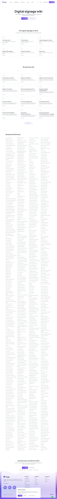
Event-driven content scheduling (22, 258)
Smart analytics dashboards (45, 271)
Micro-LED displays (32, 242)
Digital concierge (8, 438)
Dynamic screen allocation (21, 202)
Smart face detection (44, 276)
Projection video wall (32, 432)
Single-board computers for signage (46, 270)
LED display (30, 165)
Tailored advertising (43, 328)
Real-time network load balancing (45, 142)
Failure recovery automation (21, 279)
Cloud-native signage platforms (10, 326)
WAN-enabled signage (44, 423)
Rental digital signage (44, 165)
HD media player (19, 334)
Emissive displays (19, 240)
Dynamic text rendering (20, 205)
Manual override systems (32, 224)
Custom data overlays (9, 384)
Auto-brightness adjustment (10, 201)
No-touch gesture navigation (33, 322)
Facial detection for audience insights (22, 264)
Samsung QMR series (44, 213)
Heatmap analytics (20, 349)
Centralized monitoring (9, 309)
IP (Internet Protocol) (20, 448)
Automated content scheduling (10, 210)
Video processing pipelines (44, 393)
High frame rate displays (20, 352)
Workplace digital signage (44, 441)
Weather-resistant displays (44, 430)
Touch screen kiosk (43, 340)
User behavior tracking (44, 376)
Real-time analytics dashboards (45, 137)
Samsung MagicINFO (44, 203)
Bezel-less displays (8, 241)
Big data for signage (8, 243)
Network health (31, 305)
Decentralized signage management (11, 417)
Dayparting (7, 414)
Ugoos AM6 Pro (43, 356)
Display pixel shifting (20, 181)
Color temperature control (9, 330)
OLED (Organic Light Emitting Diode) (34, 337)
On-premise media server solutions (34, 344)
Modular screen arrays (32, 254)
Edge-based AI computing (21, 224)
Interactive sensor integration (21, 427)
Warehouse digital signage (44, 424)
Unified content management (45, 364)
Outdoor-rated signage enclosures (34, 358)
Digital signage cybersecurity (21, 142)
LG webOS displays (32, 180)
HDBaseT (18, 335)
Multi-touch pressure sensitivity (33, 280)
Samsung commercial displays (45, 201)
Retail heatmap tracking (44, 179)
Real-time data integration (44, 140)
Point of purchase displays (32, 406)
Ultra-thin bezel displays (44, 361)
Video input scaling (43, 390)
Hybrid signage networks (21, 381)
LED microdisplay (31, 168)
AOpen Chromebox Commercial (10, 174)
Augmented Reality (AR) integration (11, 198)
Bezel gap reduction (8, 240)
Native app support (32, 292)
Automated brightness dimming (10, 209)
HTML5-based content (20, 375)
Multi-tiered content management (34, 278)
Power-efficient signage (32, 413)
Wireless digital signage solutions (45, 438)
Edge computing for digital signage (22, 221)
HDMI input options (20, 342)
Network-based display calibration (34, 308)
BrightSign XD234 (8, 274)
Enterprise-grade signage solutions (22, 251)
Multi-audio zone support (32, 266)
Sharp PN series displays (44, 262)
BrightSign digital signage (9, 265)
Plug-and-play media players (33, 403)
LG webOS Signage (32, 182)
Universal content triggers (44, 367)
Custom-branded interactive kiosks (11, 389)
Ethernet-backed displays (21, 257)
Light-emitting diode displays (33, 186)
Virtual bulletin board (44, 409)
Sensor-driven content (44, 257)
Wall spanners (43, 418)
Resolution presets (43, 170)
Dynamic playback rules (20, 200)
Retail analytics (43, 174)
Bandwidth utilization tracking (10, 229)
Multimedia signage (32, 286)
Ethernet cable (19, 255)
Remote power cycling (44, 161)
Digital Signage (16, 2)
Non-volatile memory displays (33, 325)
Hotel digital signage (20, 372)
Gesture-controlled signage (21, 317)
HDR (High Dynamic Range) (21, 346)
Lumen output (31, 218)
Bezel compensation (9, 238)
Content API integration (9, 348)
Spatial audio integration (44, 304)
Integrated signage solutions (21, 402)
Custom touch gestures (9, 387)
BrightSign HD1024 (8, 267)
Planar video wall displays (32, 392)
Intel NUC (18, 404)
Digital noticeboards (8, 444)
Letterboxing (31, 173)
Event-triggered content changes (22, 260)
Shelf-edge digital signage (44, 265)
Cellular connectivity (8, 305)
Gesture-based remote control (21, 316)
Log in (41, 2)
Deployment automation (9, 423)
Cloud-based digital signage (10, 321)
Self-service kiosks (43, 251)
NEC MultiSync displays (32, 302)
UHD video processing (44, 359)
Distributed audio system (21, 188)
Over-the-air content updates (33, 359)
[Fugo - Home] (4, 2)
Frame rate (19, 299)
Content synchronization (9, 360)
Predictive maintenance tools (33, 420)
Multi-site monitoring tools (33, 275)
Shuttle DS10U (43, 267)
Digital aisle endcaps (9, 432)
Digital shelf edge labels (20, 137)
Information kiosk (19, 396)
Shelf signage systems (44, 264)
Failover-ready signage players (21, 278)
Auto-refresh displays (9, 204)
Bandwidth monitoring (9, 226)
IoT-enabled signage (20, 445)
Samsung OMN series (44, 207)
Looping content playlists (32, 203)
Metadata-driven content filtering (34, 239)
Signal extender (43, 268)
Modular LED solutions (32, 253)
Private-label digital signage (33, 425)
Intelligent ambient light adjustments (22, 405)
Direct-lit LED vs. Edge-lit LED (21, 164)
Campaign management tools (10, 295)
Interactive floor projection (21, 414)
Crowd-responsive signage (9, 381)
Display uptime (19, 184)
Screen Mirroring (27, 481)
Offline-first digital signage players (34, 335)
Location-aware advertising (33, 198)
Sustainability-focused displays (45, 321)
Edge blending (19, 217)
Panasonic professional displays (33, 364)
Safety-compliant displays (44, 197)
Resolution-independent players (45, 171)
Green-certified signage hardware (22, 325)
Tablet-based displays (44, 327)
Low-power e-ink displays (32, 213)
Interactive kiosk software (21, 417)
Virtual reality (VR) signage (44, 414)
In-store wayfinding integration (21, 392)
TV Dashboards (22, 2)
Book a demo (52, 2)
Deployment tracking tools (9, 424)
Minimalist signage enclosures (33, 247)
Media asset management (32, 230)
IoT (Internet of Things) (20, 438)
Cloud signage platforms (9, 320)
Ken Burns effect (31, 139)
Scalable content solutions (44, 219)
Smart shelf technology (44, 280)
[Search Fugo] (38, 2)
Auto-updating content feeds (10, 207)
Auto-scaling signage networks (10, 206)
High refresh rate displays (21, 353)
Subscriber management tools (45, 318)
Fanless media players (20, 284)
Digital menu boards (8, 441)
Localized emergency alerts (33, 194)
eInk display (19, 234)
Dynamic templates (20, 203)
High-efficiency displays (20, 359)
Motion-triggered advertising (33, 263)
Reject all (25, 495)
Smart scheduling (43, 279)
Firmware (18, 293)
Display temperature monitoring (22, 182)
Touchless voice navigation (44, 347)
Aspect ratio (7, 180)
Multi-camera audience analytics (33, 268)
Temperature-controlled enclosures (46, 334)
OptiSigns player (31, 352)
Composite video (8, 340)
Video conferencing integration (45, 388)
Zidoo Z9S (42, 450)
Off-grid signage (31, 331)
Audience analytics (8, 189)
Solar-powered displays (44, 287)
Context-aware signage (9, 366)
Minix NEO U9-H (31, 248)
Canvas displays (8, 298)
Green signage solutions (20, 323)
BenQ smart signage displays (10, 235)
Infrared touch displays (20, 398)
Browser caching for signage (10, 279)
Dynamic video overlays (20, 206)
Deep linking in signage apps (10, 418)
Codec (6, 327)
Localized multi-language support (34, 195)
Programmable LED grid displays (33, 428)
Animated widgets (8, 171)
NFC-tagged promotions (32, 319)
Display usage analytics (20, 185)
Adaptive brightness (8, 139)
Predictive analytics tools (32, 417)
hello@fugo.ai (6, 483)
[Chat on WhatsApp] (52, 497)
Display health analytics (20, 175)
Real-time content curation (44, 139)
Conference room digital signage (10, 343)
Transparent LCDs (43, 352)
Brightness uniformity (9, 264)
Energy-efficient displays (20, 246)
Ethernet (18, 254)
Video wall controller (44, 400)
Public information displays (33, 440)
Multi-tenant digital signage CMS (33, 277)
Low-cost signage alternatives (33, 206)
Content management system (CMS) (11, 357)
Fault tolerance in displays (21, 287)
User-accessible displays (44, 379)
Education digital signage (20, 231)
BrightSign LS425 (8, 271)
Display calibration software (21, 169)
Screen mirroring (43, 228)
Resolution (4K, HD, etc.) (44, 168)
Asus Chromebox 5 (8, 186)
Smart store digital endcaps (45, 282)
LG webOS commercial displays (33, 179)
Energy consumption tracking (21, 243)
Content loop (7, 355)
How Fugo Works (27, 484)
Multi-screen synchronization (33, 274)
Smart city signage (43, 273)
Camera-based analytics (9, 291)
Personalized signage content (33, 377)
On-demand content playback (33, 343)
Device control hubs (8, 426)
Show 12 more (28, 123)
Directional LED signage (20, 167)
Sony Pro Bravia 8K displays (45, 301)
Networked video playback (33, 313)
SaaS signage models (44, 194)
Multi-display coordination (32, 271)
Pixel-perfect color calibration (33, 389)
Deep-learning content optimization (11, 420)
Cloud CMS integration (9, 318)
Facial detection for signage (21, 266)
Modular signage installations (33, 256)
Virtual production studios (44, 412)
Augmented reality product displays (11, 200)
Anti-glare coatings (8, 173)
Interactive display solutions (21, 413)
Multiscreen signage (32, 287)
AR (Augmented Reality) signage (10, 179)
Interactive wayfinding (20, 435)
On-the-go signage (31, 349)
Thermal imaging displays (44, 335)
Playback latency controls (32, 397)
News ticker (30, 314)
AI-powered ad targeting (9, 151)
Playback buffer (31, 394)
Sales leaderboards (43, 200)
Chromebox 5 (8, 315)
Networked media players (32, 311)
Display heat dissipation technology (22, 178)
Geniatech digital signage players (22, 302)
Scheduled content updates (45, 222)
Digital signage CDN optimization (22, 140)
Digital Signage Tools (28, 487)
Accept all (20, 495)
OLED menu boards (32, 341)
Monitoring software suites (33, 259)
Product (11, 2)
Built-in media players (9, 286)
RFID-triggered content (44, 186)
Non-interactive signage (32, 323)
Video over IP (43, 391)
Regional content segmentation (45, 152)
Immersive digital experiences (21, 387)
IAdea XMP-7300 (19, 386)
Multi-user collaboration (32, 281)
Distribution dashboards (20, 191)
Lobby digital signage (32, 191)
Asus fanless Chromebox (9, 188)
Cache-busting (8, 288)
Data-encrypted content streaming (11, 411)
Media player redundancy (32, 236)
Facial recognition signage (21, 267)
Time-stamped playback (44, 338)
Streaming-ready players (44, 316)
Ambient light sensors (9, 165)
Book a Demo (25, 467)
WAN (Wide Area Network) (45, 421)
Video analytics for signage (44, 387)
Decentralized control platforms (10, 415)
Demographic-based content (10, 421)
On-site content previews (32, 347)
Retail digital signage (44, 177)
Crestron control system (9, 372)
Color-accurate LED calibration (10, 332)
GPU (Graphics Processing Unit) (21, 320)
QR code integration (32, 443)
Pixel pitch (30, 388)
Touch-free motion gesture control (46, 346)
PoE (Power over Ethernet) (33, 404)
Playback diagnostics (32, 395)
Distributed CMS (19, 190)
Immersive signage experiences (21, 390)
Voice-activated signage (44, 415)
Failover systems (19, 275)
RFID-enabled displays (44, 185)
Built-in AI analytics (8, 283)
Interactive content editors (21, 408)
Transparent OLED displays (44, 353)
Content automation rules (9, 349)
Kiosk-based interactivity (32, 149)
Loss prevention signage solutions (34, 204)
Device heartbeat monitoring (10, 427)
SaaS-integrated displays (44, 195)
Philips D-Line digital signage (33, 380)
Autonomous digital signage (10, 219)
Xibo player (42, 444)
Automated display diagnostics (10, 212)
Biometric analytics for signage (10, 246)
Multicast (30, 283)
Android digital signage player (10, 170)
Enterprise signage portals (21, 249)
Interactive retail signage (20, 426)
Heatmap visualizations (20, 350)
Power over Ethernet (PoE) (33, 412)
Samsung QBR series (44, 212)
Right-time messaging (44, 188)
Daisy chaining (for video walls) (10, 395)
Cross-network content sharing (10, 375)
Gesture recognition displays (21, 308)
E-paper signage (19, 212)
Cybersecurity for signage (9, 393)
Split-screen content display (45, 307)
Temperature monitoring (44, 332)
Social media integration (44, 286)
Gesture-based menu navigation (22, 313)
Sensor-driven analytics (44, 255)
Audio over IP (8, 194)
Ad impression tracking (9, 137)
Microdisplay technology (32, 244)
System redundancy (43, 325)
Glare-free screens (20, 319)
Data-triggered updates (9, 412)
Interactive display (20, 410)
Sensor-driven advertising (44, 254)
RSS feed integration (44, 192)
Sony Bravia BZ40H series (44, 292)
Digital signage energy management (22, 145)
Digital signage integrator (21, 148)
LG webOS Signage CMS (32, 183)
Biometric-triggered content (10, 249)
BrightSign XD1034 (8, 273)
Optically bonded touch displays (33, 350)
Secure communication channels (45, 243)
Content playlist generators (9, 358)
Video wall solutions (43, 405)
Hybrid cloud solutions (20, 378)
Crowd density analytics (9, 378)
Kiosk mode (30, 146)
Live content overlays (32, 188)
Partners (46, 478)
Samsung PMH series (44, 210)
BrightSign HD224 (8, 268)
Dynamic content (19, 197)
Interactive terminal (20, 430)
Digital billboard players (9, 435)
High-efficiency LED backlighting (22, 360)
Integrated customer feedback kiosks (22, 401)
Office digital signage (32, 332)
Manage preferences (32, 495)
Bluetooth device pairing (9, 253)
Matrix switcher (31, 227)
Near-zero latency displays (33, 299)
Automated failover (8, 213)
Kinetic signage (31, 142)
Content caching (8, 351)
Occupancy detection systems (33, 329)
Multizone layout (31, 289)
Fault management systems (21, 285)
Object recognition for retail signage (34, 328)
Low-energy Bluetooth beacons (33, 207)
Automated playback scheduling (10, 215)
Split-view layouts (43, 310)
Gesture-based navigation (21, 314)
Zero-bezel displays (43, 447)
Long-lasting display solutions (33, 200)
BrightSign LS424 (8, 270)
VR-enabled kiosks (43, 417)
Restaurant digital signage (44, 173)
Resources (28, 2)
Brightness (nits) (8, 261)
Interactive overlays (20, 419)
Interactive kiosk (19, 416)
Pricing (32, 2)
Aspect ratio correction (9, 182)
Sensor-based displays (44, 252)
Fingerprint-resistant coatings (21, 290)
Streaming (42, 315)
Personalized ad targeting (32, 370)
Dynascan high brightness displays (22, 209)
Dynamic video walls (20, 208)
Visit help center (32, 18)
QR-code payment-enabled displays (34, 446)
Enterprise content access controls (22, 248)
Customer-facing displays (9, 390)
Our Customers (47, 479)
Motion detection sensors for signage (34, 260)
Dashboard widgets (8, 401)
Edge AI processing (20, 215)
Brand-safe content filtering (10, 258)
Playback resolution (32, 398)
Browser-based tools (9, 282)
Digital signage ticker (20, 158)
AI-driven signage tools (9, 148)
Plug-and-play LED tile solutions (33, 401)
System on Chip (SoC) (44, 324)
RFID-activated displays (44, 183)
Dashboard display (8, 399)
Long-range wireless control (33, 201)
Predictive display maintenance (33, 419)
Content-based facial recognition (10, 363)
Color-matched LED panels (9, 333)
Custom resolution (8, 386)
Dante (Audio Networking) (9, 398)
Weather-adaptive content (44, 429)
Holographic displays (20, 369)
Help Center (36, 479)
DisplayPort (19, 187)
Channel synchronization (9, 312)
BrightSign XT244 (8, 277)
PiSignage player (31, 383)
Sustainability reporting (44, 319)
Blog (35, 481)
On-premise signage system (33, 346)
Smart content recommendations (45, 274)
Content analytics (8, 346)
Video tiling (42, 397)
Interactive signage (20, 429)
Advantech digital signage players (10, 145)
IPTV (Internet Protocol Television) (34, 137)
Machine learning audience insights (34, 221)
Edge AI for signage (20, 214)
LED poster (30, 170)
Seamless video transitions (44, 241)
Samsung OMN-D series (44, 209)
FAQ (35, 478)
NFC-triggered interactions (33, 320)
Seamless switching (43, 240)
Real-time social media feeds (45, 145)
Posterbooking (31, 410)
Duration (18, 193)
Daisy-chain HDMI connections (10, 396)
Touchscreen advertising (44, 349)
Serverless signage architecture (45, 261)
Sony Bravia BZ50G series (44, 295)
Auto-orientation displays (9, 203)
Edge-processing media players (21, 227)
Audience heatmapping (9, 192)
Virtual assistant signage (44, 408)
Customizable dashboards (9, 392)
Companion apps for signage (10, 335)
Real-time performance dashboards (46, 143)
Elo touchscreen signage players (22, 237)
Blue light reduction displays (10, 250)
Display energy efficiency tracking (22, 172)
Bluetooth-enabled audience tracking (11, 255)
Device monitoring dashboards (10, 429)
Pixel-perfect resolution (32, 391)
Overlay (30, 361)
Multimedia (30, 284)
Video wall (42, 399)
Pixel (29, 385)
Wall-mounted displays (44, 420)
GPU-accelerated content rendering (22, 322)
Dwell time (19, 194)
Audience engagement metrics (10, 191)
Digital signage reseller (20, 155)
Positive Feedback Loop (32, 409)
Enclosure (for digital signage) (21, 242)
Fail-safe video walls (20, 272)
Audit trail (7, 197)
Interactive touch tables (20, 432)
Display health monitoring (21, 176)
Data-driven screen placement (10, 409)
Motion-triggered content (32, 265)
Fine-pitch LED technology (21, 288)
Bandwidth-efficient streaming (10, 232)
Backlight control (8, 223)
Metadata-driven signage (32, 241)
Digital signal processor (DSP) (21, 161)
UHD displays (43, 358)
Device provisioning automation (10, 430)
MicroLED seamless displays (33, 245)
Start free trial (46, 2)
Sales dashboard (43, 198)
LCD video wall (31, 162)
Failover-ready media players (21, 276)
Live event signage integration (33, 189)
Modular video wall (32, 257)
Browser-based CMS (9, 280)
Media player (31, 233)
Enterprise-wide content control (22, 252)
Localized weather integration (33, 197)
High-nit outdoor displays (21, 362)
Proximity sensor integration (33, 437)
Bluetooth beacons (8, 252)
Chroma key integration (9, 314)
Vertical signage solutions (44, 382)
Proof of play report (32, 434)
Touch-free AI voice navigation (45, 343)
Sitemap (46, 481)
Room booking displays (44, 191)
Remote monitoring (43, 158)
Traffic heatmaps (43, 350)
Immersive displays (20, 389)
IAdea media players (20, 384)
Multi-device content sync (32, 269)
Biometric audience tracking (10, 247)
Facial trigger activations (20, 269)
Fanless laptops (19, 282)
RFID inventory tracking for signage (46, 182)
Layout (30, 159)
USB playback (43, 373)
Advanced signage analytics (10, 143)
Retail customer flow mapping (45, 176)
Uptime (42, 370)
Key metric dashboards (32, 140)
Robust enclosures (43, 189)
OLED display (31, 338)
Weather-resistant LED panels (45, 432)
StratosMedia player (44, 313)
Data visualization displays (9, 402)
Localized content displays (33, 192)
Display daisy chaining (20, 170)
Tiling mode (42, 337)
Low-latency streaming (32, 212)
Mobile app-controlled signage (33, 250)
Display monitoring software (21, 179)
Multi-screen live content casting (33, 272)
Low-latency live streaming (33, 210)
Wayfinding (42, 426)
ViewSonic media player (44, 406)
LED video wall (31, 171)
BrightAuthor (7, 259)
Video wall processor (44, 402)
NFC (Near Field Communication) (33, 316)
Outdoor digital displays (32, 355)
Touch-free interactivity (44, 344)
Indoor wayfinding (19, 395)
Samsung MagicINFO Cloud (44, 206)
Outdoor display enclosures (33, 356)
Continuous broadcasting (9, 369)
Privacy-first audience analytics (33, 423)
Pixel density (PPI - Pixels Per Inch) (34, 386)
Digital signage (19, 139)
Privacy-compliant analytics (33, 422)
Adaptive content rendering (10, 140)
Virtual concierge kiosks (44, 411)
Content (7, 345)
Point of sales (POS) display (33, 407)
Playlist (30, 400)
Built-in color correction (9, 285)
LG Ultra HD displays (32, 177)
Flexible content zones (20, 296)
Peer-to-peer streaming (32, 367)
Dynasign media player (20, 211)
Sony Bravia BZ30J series (44, 289)
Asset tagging (8, 183)
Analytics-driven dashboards (10, 168)
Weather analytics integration (45, 427)
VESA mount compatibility (44, 385)
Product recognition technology (33, 426)
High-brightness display (20, 357)
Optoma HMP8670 (32, 353)
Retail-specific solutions (44, 180)
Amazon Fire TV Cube (9, 162)
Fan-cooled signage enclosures (21, 281)
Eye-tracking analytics (20, 263)
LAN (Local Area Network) (33, 153)
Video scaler (42, 394)
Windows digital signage (44, 435)
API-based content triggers (9, 177)
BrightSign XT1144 (8, 276)
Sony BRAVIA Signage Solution (45, 298)
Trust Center (36, 484)
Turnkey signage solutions (44, 355)
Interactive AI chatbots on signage (22, 407)
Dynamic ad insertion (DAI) (21, 196)
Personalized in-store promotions (34, 373)
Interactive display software (21, 411)
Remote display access (44, 155)
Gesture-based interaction (21, 311)
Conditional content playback (10, 342)
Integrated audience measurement (22, 399)
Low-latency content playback (33, 209)
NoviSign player (31, 326)
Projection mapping (32, 429)
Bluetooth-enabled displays (10, 256)
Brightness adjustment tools (10, 262)
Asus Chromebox (8, 185)
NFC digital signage (32, 317)
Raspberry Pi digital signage (33, 449)
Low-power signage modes (33, 215)
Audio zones (7, 195)
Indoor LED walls (19, 393)
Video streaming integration (45, 396)
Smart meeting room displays (45, 277)
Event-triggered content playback (22, 261)
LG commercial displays (32, 174)
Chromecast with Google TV (10, 317)
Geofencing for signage (20, 305)
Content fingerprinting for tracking (10, 354)
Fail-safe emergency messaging (21, 270)
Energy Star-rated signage (21, 245)
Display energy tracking (20, 173)
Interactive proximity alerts (21, 424)
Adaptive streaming (8, 142)
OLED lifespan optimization (33, 340)
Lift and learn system (32, 185)
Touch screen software (44, 341)
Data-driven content (8, 404)
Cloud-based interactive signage (10, 323)
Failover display (19, 273)
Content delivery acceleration (10, 352)
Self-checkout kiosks (43, 247)
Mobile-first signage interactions (33, 251)
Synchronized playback (44, 322)
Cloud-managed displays (9, 324)
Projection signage (31, 431)
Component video (8, 339)
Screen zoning (43, 231)
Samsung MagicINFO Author (45, 204)
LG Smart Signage (31, 176)
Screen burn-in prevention (44, 225)
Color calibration (8, 329)
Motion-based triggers (32, 262)
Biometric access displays (9, 244)
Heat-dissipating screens (20, 347)
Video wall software (44, 403)
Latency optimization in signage (33, 156)
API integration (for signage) (10, 176)
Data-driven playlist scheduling (10, 408)
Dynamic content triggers (21, 199)
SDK (41, 234)
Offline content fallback (32, 334)
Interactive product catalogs (21, 423)
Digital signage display (20, 143)
